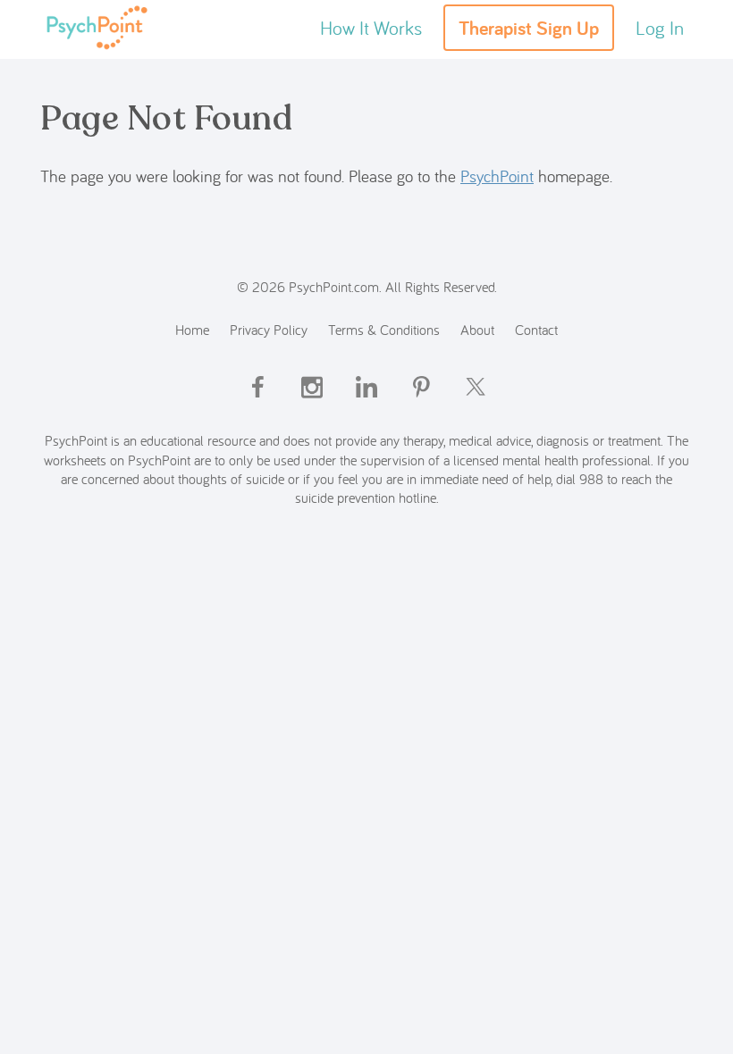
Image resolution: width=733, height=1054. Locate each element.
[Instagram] (312, 402)
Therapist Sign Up (529, 27)
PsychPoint (497, 176)
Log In (660, 27)
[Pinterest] (421, 402)
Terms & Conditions (384, 329)
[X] (475, 402)
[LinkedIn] (366, 402)
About (477, 329)
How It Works (371, 27)
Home (192, 329)
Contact (536, 329)
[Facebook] (257, 402)
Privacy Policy (269, 329)
